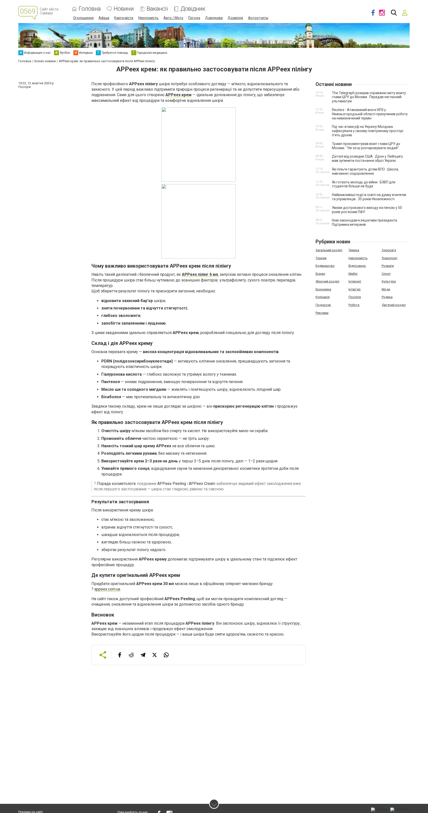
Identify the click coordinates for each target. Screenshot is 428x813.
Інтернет (354, 281)
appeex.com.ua (107, 589)
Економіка (323, 289)
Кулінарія (323, 297)
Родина (387, 297)
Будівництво (325, 266)
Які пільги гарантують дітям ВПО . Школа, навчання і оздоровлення (365, 171)
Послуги (354, 297)
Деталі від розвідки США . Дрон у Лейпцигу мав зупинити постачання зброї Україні (367, 158)
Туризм (321, 258)
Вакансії (157, 8)
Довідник (193, 8)
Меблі (352, 274)
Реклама (322, 313)
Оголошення (83, 18)
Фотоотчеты (258, 18)
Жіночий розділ (327, 281)
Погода (194, 18)
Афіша (104, 18)
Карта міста (123, 18)
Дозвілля (235, 18)
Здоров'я (389, 250)
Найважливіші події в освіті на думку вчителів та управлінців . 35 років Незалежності (369, 197)
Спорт (386, 274)
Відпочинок (357, 266)
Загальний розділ (329, 250)
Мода (386, 289)
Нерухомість (148, 18)
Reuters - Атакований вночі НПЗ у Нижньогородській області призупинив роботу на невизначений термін (370, 114)
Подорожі (323, 305)
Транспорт (390, 258)
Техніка (353, 250)
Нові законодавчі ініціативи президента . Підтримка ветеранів (365, 222)
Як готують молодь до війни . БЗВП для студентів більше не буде (363, 184)
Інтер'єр (354, 289)
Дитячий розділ (394, 305)
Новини (124, 8)
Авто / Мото (173, 18)
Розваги (388, 266)
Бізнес (320, 274)
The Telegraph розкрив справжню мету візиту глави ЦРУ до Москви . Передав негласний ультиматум (369, 97)
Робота (353, 305)
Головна (90, 8)
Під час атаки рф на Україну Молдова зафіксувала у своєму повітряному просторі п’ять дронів (367, 131)
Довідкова (214, 18)
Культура (389, 281)
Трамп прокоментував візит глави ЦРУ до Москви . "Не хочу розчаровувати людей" (366, 146)
